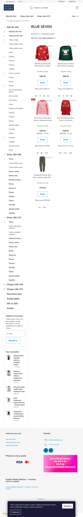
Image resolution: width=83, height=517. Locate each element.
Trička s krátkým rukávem (15, 233)
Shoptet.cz (41, 499)
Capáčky (12, 142)
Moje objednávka (12, 445)
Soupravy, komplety (16, 108)
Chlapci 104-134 (15, 284)
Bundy (11, 86)
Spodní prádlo (14, 125)
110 (65, 153)
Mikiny (11, 81)
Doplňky (12, 138)
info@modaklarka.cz (56, 440)
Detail (42, 83)
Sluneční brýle (14, 146)
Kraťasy (11, 65)
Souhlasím (67, 506)
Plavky (11, 133)
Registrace (72, 1)
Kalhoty (11, 56)
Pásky (11, 150)
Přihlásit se (13, 341)
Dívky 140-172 (14, 217)
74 (40, 96)
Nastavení (15, 512)
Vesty (11, 104)
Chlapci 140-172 (15, 289)
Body (11, 52)
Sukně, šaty (13, 176)
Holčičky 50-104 (15, 32)
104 (60, 153)
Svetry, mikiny (14, 171)
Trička (11, 159)
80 (44, 96)
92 (38, 153)
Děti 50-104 (12, 27)
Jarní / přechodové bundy (15, 91)
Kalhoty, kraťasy (15, 180)
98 (42, 153)
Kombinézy (13, 100)
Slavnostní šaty (14, 294)
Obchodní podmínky (13, 442)
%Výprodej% (13, 298)
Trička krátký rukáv (15, 48)
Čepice (11, 121)
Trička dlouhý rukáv (16, 44)
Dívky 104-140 (14, 154)
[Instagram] (51, 450)
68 (36, 96)
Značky (10, 308)
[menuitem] (11, 16)
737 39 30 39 (54, 445)
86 (48, 96)
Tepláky (11, 69)
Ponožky (12, 129)
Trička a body (13, 40)
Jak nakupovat (10, 2)
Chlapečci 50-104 (15, 36)
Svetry (11, 77)
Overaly (11, 113)
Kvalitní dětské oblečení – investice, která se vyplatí (22, 488)
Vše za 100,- (13, 303)
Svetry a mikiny (14, 73)
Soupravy (12, 188)
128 (46, 153)
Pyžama (11, 117)
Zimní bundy (13, 96)
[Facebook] (46, 450)
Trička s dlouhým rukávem (15, 227)
